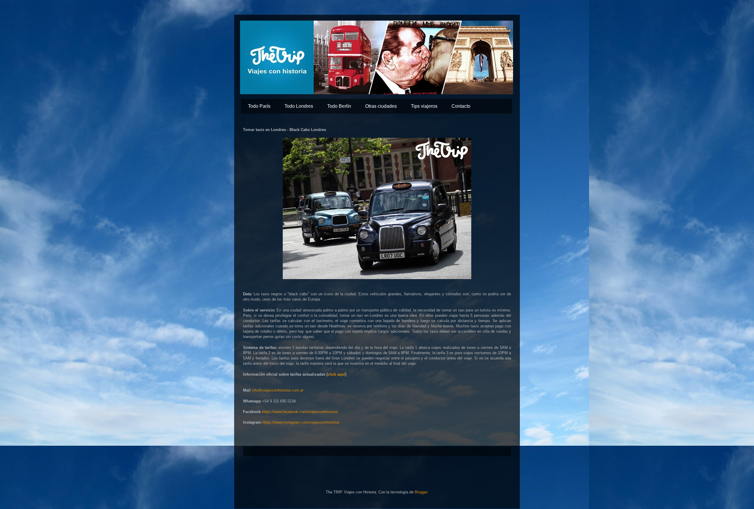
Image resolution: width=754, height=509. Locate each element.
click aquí (336, 374)
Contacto (461, 106)
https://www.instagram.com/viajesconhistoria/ (301, 422)
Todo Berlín (339, 106)
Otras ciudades (381, 106)
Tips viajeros (424, 106)
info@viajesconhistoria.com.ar (277, 390)
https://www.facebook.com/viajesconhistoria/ (300, 411)
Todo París (259, 106)
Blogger (421, 492)
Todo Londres (299, 106)
